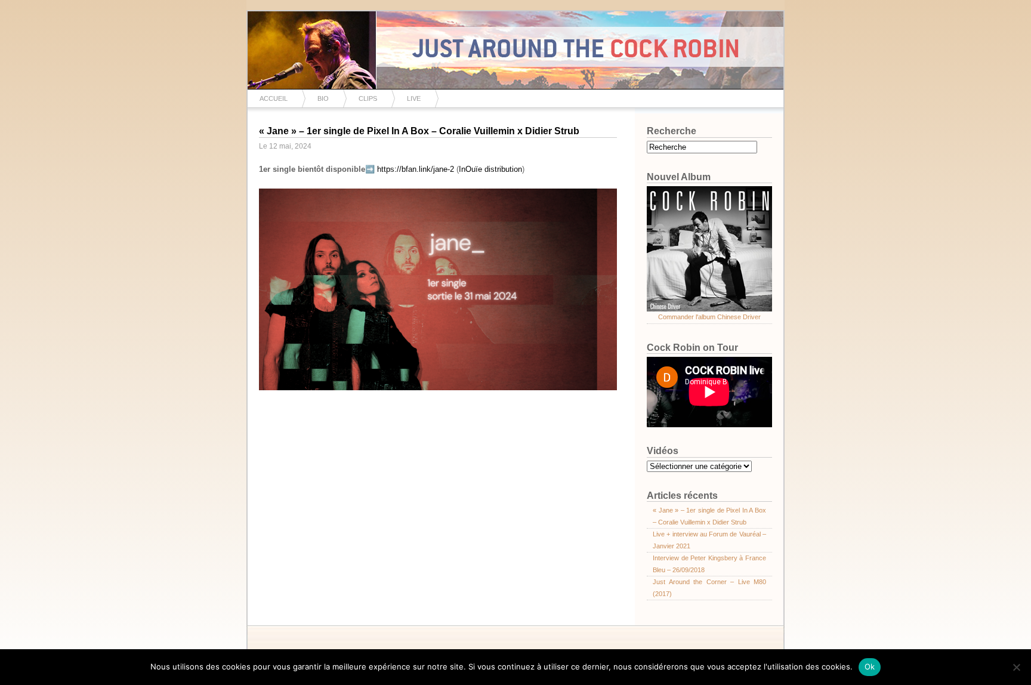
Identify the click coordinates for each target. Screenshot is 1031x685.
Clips (368, 98)
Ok (870, 666)
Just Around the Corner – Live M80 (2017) (709, 587)
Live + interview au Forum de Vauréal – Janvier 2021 (709, 540)
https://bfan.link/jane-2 (415, 169)
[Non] (1016, 667)
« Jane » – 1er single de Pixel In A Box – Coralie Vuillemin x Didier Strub (419, 131)
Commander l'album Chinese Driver (709, 316)
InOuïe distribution (490, 169)
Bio (323, 98)
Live (414, 98)
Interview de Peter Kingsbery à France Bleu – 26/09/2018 (709, 563)
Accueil (274, 98)
